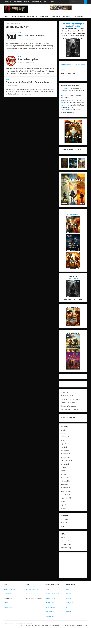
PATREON (26, 2)
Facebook (69, 598)
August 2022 (65, 464)
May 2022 (64, 471)
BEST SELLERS (29, 625)
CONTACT (79, 625)
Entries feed (65, 541)
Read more (45, 73)
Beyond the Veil (32, 16)
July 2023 (64, 444)
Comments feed (66, 544)
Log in (63, 537)
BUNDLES (37, 625)
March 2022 (65, 477)
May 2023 (64, 447)
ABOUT (23, 625)
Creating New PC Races (68, 403)
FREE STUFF (8, 2)
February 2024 (65, 437)
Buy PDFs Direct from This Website (73, 64)
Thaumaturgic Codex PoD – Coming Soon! (27, 82)
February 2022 (65, 481)
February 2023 (65, 450)
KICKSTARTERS (18, 2)
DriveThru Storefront (10, 589)
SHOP (45, 2)
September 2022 (66, 461)
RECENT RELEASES (37, 2)
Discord (63, 95)
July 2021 (64, 505)
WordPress (29, 623)
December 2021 (66, 488)
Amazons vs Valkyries (17, 16)
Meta (19, 32)
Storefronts (65, 105)
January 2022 (65, 484)
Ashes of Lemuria (78, 16)
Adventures (64, 519)
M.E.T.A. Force (44, 16)
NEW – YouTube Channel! (31, 35)
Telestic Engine (50, 616)
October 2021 (65, 494)
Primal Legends (55, 16)
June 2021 (64, 508)
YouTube (69, 612)
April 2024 (64, 433)
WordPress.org (66, 548)
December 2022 (66, 454)
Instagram (69, 603)
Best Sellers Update (28, 59)
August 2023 (65, 440)
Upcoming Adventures (68, 406)
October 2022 (65, 457)
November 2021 (66, 491)
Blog (67, 589)
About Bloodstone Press (32, 589)
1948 (6, 16)
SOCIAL (53, 2)
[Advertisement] (73, 565)
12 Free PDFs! (73, 279)
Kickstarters (7, 594)
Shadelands (66, 16)
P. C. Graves (21, 39)
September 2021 (66, 498)
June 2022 (64, 467)
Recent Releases (8, 607)
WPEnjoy (16, 623)
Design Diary (65, 523)
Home (7, 23)
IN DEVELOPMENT (73, 215)
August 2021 (65, 501)
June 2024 (64, 430)
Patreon (6, 603)
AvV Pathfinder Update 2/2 (70, 409)
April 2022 (64, 474)
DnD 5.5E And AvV (67, 396)
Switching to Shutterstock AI (70, 399)
